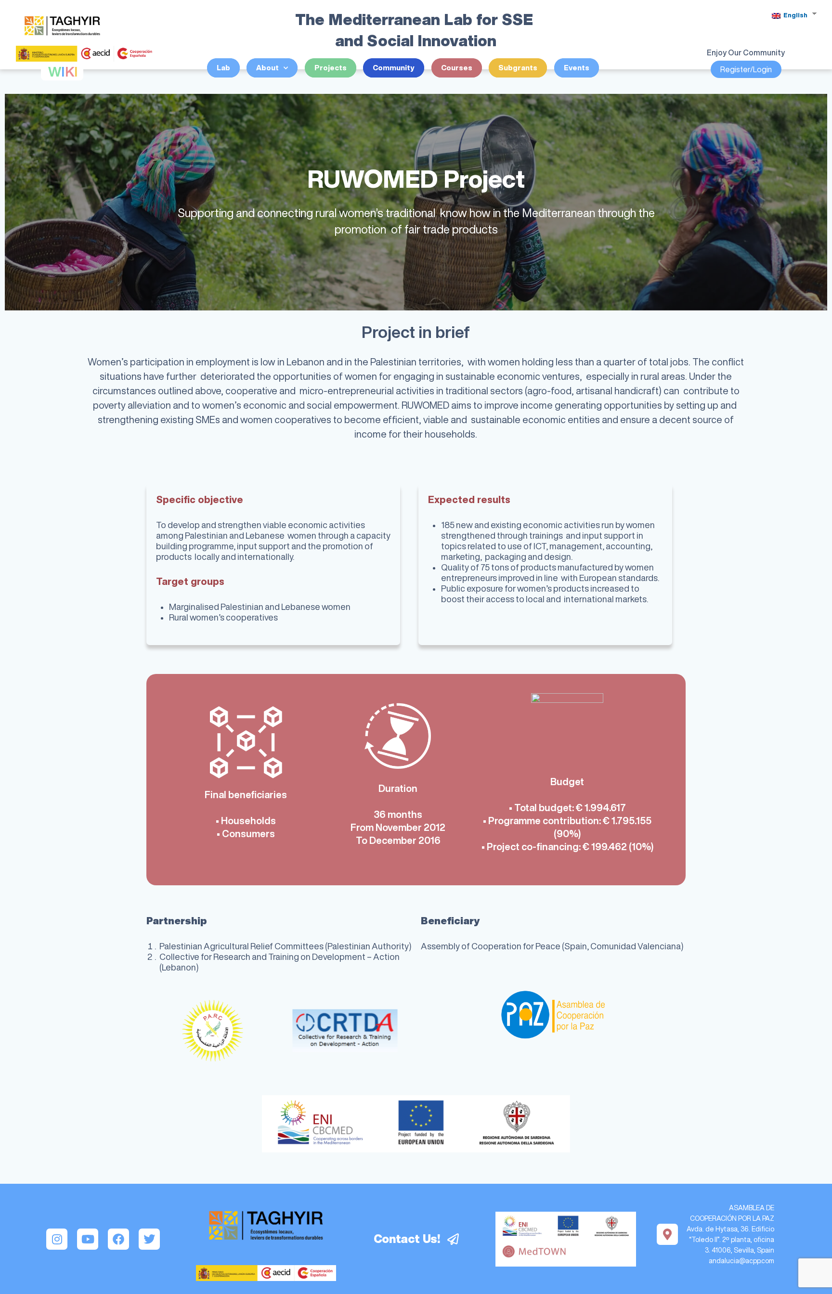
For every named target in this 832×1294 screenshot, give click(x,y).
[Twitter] (149, 1239)
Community (394, 67)
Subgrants (517, 67)
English (794, 15)
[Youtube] (87, 1239)
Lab (223, 67)
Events (576, 67)
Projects (330, 67)
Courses (456, 67)
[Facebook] (118, 1239)
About (267, 67)
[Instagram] (56, 1239)
